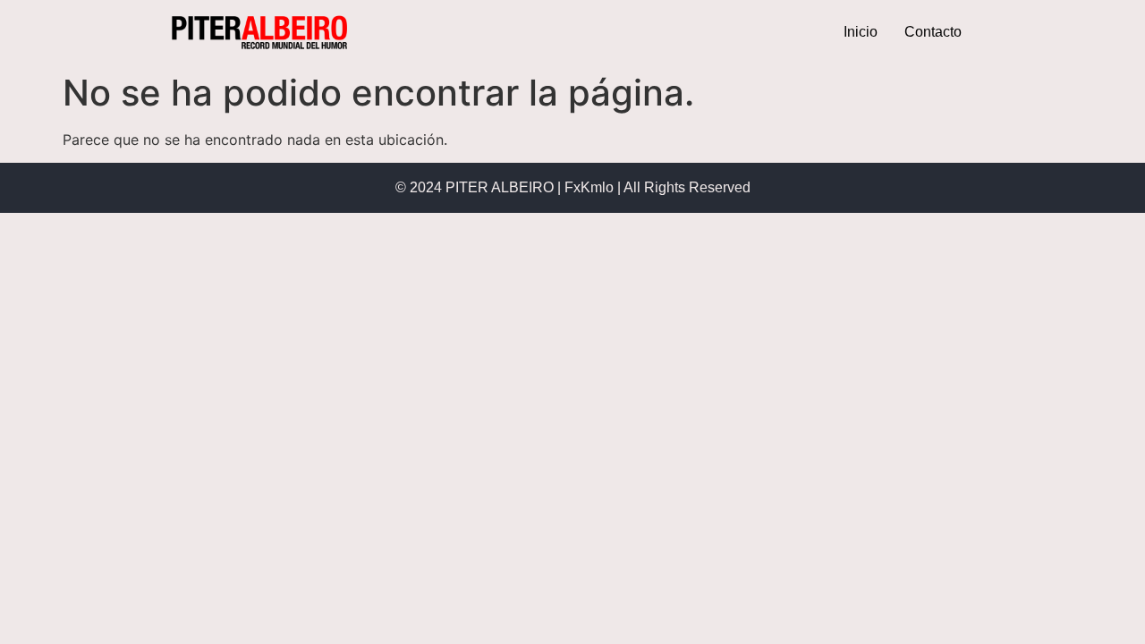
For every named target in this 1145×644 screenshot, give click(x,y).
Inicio (861, 31)
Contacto (933, 31)
